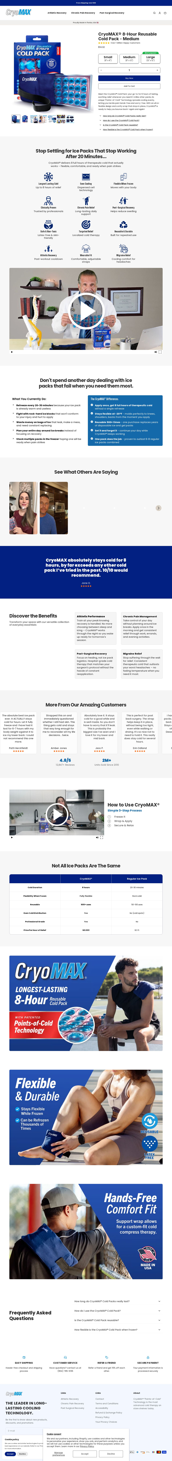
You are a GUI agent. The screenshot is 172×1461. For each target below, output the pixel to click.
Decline (111, 1453)
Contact (99, 1399)
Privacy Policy (87, 1446)
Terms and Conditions (106, 1403)
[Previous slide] (13, 508)
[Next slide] (158, 508)
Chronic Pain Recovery (83, 12)
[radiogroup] (129, 57)
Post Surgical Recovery (112, 12)
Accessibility (101, 1408)
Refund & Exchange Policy (108, 1412)
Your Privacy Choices (106, 1422)
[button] (16, 119)
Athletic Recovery (57, 12)
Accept (84, 1453)
